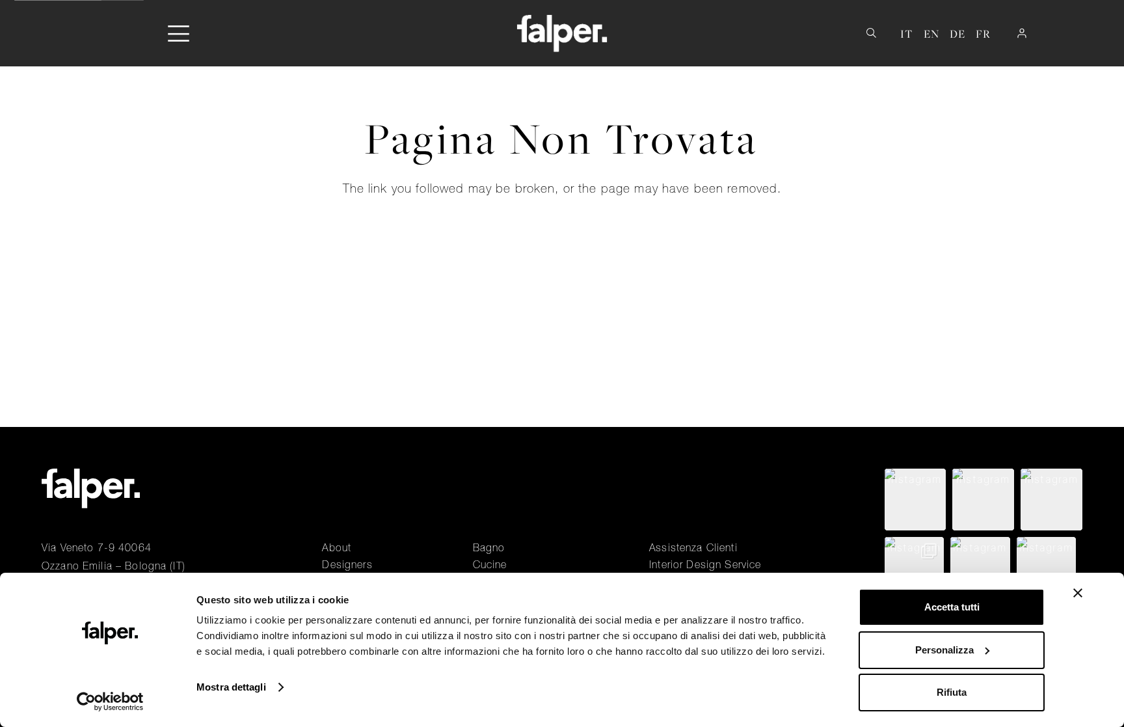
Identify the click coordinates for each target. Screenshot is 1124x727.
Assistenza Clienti (693, 547)
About (336, 547)
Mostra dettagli (231, 687)
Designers (347, 564)
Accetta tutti (952, 606)
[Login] (1022, 33)
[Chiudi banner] (1077, 592)
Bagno (489, 547)
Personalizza (944, 649)
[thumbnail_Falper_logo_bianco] (562, 33)
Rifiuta (952, 692)
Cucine (490, 564)
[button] (178, 33)
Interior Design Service (705, 564)
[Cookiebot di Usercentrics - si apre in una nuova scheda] (110, 701)
